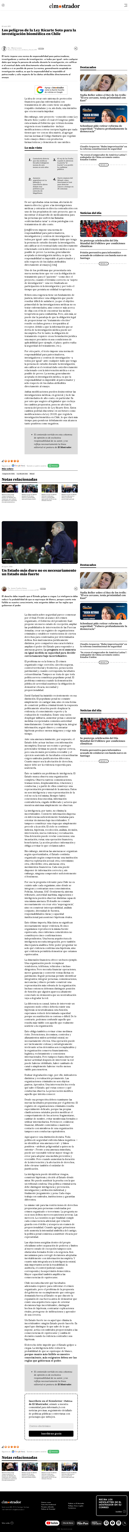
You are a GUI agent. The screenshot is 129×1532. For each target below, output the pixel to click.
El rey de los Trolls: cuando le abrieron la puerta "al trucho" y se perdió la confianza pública (65, 163)
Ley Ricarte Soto (22, 474)
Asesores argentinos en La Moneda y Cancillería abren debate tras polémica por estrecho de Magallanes (40, 185)
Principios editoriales (47, 1507)
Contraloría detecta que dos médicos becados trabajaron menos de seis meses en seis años (41, 162)
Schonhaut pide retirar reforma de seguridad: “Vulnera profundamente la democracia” (103, 128)
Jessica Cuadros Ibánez (19, 588)
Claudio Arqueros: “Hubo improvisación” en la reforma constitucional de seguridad (103, 147)
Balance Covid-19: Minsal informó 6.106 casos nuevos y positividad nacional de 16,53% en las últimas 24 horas (49, 497)
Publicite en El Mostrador (76, 1503)
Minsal (32, 474)
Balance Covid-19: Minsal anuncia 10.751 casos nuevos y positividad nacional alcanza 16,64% (29, 497)
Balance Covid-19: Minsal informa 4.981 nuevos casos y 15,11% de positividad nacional (69, 497)
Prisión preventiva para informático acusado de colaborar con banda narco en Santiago (103, 255)
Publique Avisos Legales (75, 1506)
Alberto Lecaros (16, 48)
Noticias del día (90, 213)
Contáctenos (72, 1508)
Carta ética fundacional (48, 1504)
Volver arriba (6, 1523)
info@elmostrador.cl (18, 1509)
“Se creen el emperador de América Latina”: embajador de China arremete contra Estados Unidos (103, 157)
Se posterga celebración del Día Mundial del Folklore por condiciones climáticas (102, 243)
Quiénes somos (46, 1502)
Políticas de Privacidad (48, 1509)
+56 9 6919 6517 (7, 1509)
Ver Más (40, 48)
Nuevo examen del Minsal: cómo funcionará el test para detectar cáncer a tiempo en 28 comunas (65, 183)
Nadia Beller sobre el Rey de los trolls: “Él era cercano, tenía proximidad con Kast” (103, 97)
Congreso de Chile (8, 474)
